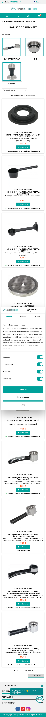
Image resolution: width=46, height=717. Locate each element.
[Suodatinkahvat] (12, 47)
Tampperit (12, 83)
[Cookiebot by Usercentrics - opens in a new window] (28, 310)
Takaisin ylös (36, 676)
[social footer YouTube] (23, 709)
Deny (23, 405)
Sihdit (34, 59)
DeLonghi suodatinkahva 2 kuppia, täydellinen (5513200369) (23, 535)
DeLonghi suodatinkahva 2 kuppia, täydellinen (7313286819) (23, 649)
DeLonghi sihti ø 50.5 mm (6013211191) (23, 420)
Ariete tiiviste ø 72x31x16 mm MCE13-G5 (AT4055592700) (23, 136)
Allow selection (23, 397)
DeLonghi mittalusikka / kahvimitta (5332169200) (23, 193)
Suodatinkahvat (12, 59)
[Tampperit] (12, 72)
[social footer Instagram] (28, 709)
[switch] (40, 364)
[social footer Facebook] (17, 709)
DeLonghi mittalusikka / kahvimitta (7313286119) (23, 250)
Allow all (23, 389)
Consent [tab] (8, 317)
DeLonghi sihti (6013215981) (23, 306)
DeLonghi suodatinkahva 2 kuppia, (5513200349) (23, 478)
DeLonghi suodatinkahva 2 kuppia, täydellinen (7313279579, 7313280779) (23, 592)
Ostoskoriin (23, 147)
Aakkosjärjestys (15, 90)
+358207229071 (15, 2)
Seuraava (30, 671)
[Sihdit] (34, 47)
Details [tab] (23, 317)
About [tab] (37, 317)
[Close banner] (42, 310)
